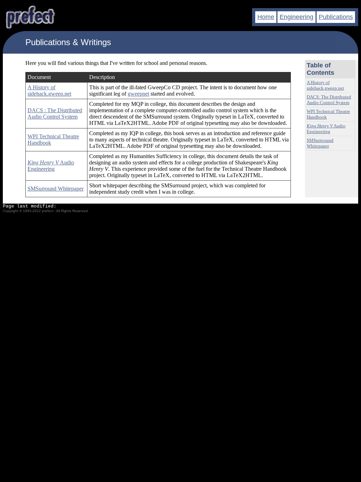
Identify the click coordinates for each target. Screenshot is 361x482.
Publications (336, 16)
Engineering (296, 16)
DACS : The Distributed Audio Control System (54, 113)
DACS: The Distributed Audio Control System (329, 99)
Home (265, 16)
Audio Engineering (50, 165)
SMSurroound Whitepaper (320, 143)
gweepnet (138, 94)
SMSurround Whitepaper (55, 189)
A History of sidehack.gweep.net (49, 90)
